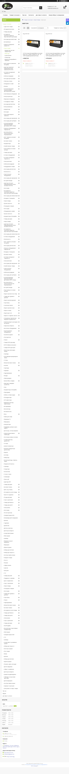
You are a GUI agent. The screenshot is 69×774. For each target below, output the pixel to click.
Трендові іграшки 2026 (9, 634)
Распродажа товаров (9, 206)
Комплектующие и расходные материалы (11, 322)
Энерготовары (7, 201)
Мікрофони (6, 544)
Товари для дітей (8, 575)
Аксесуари (6, 111)
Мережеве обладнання (9, 99)
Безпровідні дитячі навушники (11, 518)
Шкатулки (6, 570)
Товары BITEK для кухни (9, 347)
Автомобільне (7, 42)
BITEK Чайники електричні (10, 345)
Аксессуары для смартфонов (10, 118)
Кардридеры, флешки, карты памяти (10, 427)
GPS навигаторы (8, 400)
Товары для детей (8, 505)
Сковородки (7, 476)
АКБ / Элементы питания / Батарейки (10, 138)
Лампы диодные (7, 378)
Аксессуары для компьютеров (11, 195)
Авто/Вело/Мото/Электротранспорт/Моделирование (8, 133)
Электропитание (8, 161)
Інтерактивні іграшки (9, 533)
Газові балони (8, 55)
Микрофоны (7, 421)
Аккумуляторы (7, 143)
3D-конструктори (8, 512)
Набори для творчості (9, 552)
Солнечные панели (8, 305)
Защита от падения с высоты (11, 315)
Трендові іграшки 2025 (9, 515)
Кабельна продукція (8, 76)
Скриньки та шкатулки (9, 686)
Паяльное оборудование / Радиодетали (10, 129)
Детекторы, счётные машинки (11, 430)
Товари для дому (8, 31)
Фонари (6, 375)
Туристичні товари (8, 26)
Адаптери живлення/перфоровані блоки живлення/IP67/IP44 (9, 68)
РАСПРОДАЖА (7, 625)
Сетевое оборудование (9, 155)
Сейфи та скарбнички (9, 669)
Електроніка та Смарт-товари (11, 688)
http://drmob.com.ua (8, 752)
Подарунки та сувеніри (9, 578)
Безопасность (7, 171)
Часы (5, 387)
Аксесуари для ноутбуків (9, 78)
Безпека (6, 86)
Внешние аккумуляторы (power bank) (9, 449)
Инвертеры (6, 457)
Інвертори (7, 53)
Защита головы (7, 310)
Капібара (6, 538)
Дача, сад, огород (8, 489)
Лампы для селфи (8, 416)
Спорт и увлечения (8, 500)
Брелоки (6, 520)
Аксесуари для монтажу (9, 104)
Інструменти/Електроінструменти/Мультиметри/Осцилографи (10, 35)
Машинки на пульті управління (8, 541)
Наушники (6, 370)
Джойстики (6, 525)
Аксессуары (6, 188)
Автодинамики (7, 406)
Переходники (7, 392)
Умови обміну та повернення (56, 15)
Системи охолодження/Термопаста (9, 73)
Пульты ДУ (6, 479)
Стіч (5, 573)
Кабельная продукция (9, 164)
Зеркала (6, 452)
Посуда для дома (8, 497)
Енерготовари (37, 19)
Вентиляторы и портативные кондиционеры (11, 629)
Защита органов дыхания (10, 300)
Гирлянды (6, 354)
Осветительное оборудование (7, 175)
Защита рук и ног (8, 313)
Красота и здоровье (8, 494)
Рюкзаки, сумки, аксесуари (10, 664)
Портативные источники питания (9, 149)
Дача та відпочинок (8, 580)
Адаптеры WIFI (7, 482)
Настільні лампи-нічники (9, 555)
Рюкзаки (6, 562)
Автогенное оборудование (10, 328)
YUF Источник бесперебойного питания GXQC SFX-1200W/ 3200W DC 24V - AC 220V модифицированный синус (55, 54)
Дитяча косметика (8, 528)
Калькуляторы (7, 424)
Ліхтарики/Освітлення (9, 29)
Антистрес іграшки (8, 648)
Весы (5, 414)
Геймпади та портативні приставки (9, 677)
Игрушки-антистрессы (9, 464)
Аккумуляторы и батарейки (10, 216)
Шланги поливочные (8, 446)
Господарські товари (9, 101)
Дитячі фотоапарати (9, 530)
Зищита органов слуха (9, 308)
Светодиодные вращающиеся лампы (11, 357)
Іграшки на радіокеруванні (10, 674)
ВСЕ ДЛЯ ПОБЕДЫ (8, 180)
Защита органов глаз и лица (10, 293)
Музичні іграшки (7, 547)
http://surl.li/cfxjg (10, 756)
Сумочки (6, 568)
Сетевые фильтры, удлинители (8, 440)
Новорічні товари (8, 557)
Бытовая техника (8, 141)
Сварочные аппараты (9, 325)
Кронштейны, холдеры (9, 380)
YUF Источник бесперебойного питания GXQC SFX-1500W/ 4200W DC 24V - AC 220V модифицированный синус (32, 54)
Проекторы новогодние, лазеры (9, 350)
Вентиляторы (7, 409)
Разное (5, 339)
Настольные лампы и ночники (11, 437)
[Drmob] (7, 6)
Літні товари (7, 651)
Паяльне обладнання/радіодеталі (9, 45)
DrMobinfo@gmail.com (9, 754)
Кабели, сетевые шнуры (9, 395)
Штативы (6, 455)
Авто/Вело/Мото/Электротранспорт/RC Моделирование (9, 284)
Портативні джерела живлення (9, 115)
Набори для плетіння (9, 550)
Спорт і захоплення (8, 583)
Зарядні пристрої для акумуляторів (9, 51)
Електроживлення (8, 106)
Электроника (7, 507)
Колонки (6, 365)
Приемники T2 (7, 419)
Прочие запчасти (8, 203)
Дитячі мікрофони (8, 680)
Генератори (7, 57)
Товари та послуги (14, 15)
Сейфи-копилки (7, 565)
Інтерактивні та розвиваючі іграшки (10, 643)
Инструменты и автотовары (10, 492)
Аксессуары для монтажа (10, 169)
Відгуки (4, 693)
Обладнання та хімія (8, 83)
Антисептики (7, 471)
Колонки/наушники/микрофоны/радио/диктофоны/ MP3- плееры (10, 124)
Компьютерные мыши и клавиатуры (9, 434)
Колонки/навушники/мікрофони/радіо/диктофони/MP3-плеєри (9, 90)
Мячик (5, 653)
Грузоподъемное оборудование (8, 331)
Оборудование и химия (9, 166)
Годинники (6, 523)
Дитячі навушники (8, 666)
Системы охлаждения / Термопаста (9, 158)
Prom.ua (41, 763)
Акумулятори (7, 109)
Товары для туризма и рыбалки (9, 297)
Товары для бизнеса (8, 502)
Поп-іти (5, 560)
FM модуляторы (7, 397)
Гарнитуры (6, 368)
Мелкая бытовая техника (10, 362)
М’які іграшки (7, 535)
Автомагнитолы (7, 411)
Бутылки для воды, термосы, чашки (10, 460)
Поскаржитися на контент (30, 764)
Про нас (24, 15)
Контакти (31, 15)
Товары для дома (8, 152)
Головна (5, 15)
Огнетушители (7, 337)
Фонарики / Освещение (9, 198)
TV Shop (6, 360)
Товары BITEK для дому (9, 342)
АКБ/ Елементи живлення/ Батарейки (10, 64)
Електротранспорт (8, 96)
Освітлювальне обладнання (10, 94)
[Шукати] (40, 7)
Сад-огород (6, 302)
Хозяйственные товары (9, 146)
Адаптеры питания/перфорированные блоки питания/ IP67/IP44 (10, 184)
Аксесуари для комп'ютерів (10, 39)
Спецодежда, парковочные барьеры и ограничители (10, 319)
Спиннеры (6, 466)
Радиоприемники (8, 373)
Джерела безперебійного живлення (10, 60)
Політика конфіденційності (42, 764)
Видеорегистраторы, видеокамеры (9, 403)
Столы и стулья (7, 474)
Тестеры (6, 443)
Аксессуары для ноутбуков (10, 120)
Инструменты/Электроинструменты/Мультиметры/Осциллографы (11, 192)
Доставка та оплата (41, 15)
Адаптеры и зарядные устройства (9, 384)
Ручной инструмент (8, 334)
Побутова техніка (8, 81)
